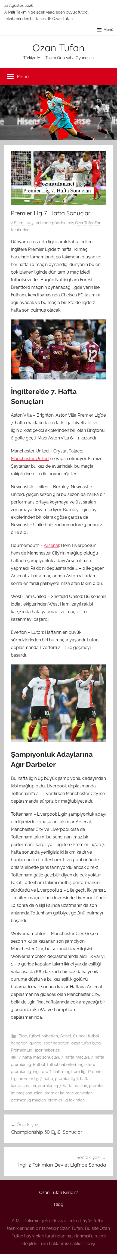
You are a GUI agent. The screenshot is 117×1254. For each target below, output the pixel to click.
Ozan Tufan (58, 48)
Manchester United (30, 458)
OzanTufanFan (88, 222)
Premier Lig (21, 1050)
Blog (23, 1036)
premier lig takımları (66, 1100)
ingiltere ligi (75, 1071)
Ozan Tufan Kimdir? (58, 1192)
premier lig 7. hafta (36, 1078)
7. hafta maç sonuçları (39, 1057)
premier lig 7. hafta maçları (62, 1085)
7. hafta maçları (75, 1057)
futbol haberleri (43, 1036)
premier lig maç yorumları (68, 1093)
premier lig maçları (28, 1100)
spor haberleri (47, 1050)
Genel (65, 1036)
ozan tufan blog (86, 1043)
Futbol (39, 1064)
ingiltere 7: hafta (48, 1071)
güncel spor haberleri (49, 1043)
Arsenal (51, 545)
